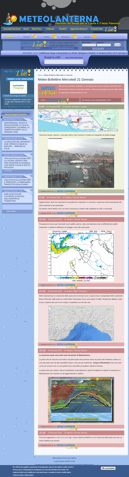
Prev (3, 36)
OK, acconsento (108, 468)
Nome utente (87, 43)
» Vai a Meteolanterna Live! (62, 48)
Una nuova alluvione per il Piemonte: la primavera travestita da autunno (17, 182)
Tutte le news (11, 211)
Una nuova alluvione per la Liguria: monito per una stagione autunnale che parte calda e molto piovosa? (17, 163)
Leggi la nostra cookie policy (23, 475)
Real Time (37, 29)
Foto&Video (96, 29)
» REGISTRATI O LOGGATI (31, 48)
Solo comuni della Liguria (74, 57)
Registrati (87, 49)
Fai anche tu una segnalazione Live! (96, 100)
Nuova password (98, 49)
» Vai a (42, 100)
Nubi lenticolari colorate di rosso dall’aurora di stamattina (14, 197)
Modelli (63, 29)
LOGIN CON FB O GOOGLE (114, 49)
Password (100, 43)
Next (125, 36)
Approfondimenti (79, 29)
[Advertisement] (64, 5)
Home (40, 75)
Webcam (50, 29)
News (26, 29)
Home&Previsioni (11, 29)
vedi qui (64, 437)
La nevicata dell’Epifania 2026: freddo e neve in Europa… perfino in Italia (16, 145)
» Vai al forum (26, 107)
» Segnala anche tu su (47, 191)
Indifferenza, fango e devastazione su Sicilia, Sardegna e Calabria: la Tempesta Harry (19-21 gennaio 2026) (67, 53)
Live (110, 29)
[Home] (64, 19)
